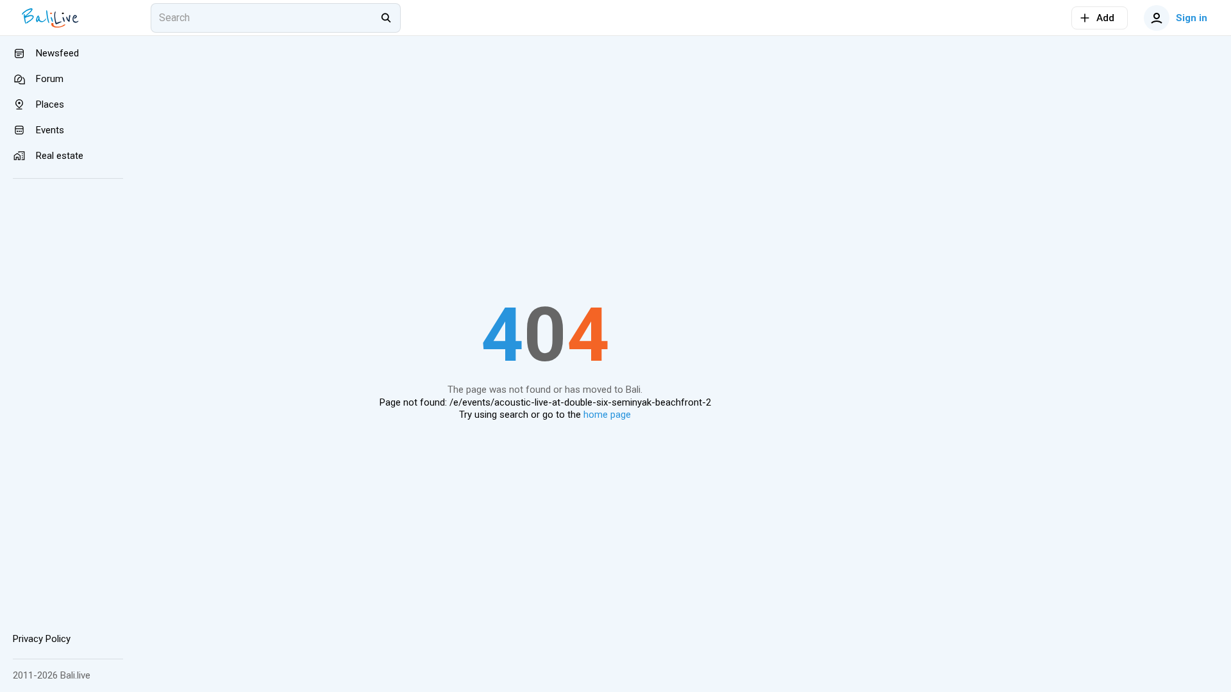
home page (607, 414)
